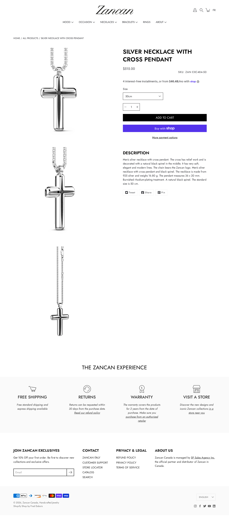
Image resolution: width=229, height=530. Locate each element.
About (159, 22)
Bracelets (128, 22)
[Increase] (137, 107)
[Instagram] (195, 506)
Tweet (132, 192)
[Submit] (70, 472)
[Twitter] (204, 506)
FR (214, 10)
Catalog (88, 472)
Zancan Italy (91, 458)
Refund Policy (126, 458)
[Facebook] (200, 506)
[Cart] (208, 10)
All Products (30, 38)
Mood (66, 22)
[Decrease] (125, 107)
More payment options (164, 137)
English (203, 497)
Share (148, 192)
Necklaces (107, 22)
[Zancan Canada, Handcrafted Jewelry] (114, 10)
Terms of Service (128, 467)
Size (125, 89)
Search (87, 477)
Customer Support (95, 463)
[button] (201, 10)
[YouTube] (209, 506)
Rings (146, 22)
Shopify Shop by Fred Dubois (28, 506)
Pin (163, 192)
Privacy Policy (126, 463)
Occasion (85, 22)
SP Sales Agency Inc (202, 458)
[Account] (195, 10)
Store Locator (92, 467)
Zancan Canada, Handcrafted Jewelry (41, 502)
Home (16, 38)
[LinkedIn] (214, 506)
